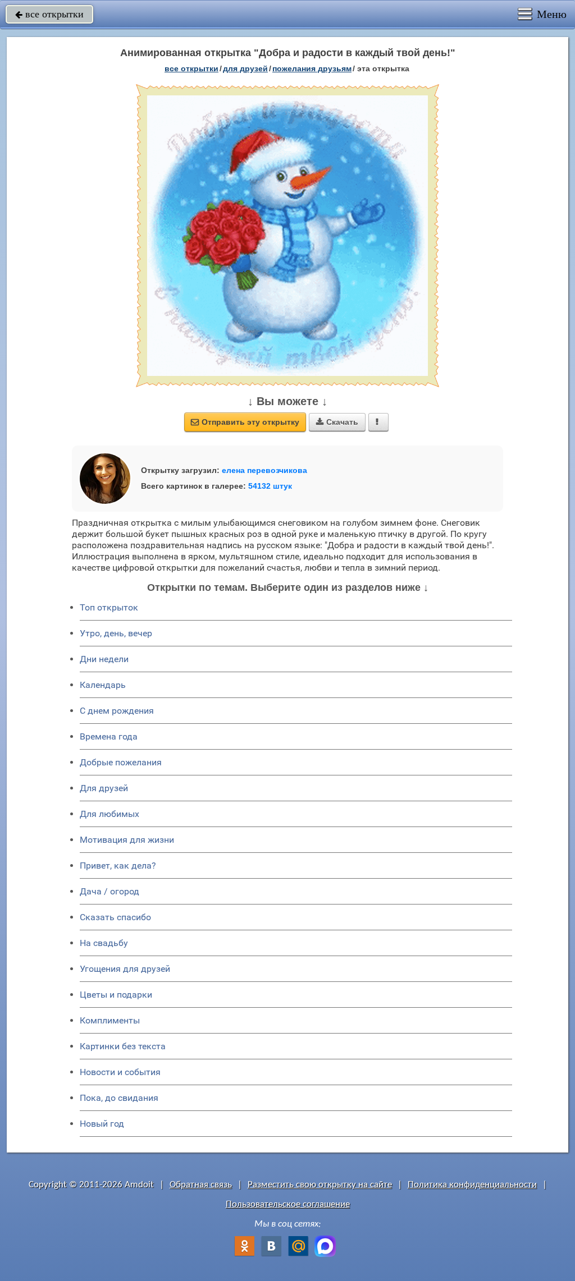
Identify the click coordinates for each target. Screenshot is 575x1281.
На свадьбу (104, 943)
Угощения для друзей (125, 968)
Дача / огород (109, 891)
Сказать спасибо (115, 917)
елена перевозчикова (264, 470)
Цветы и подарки (116, 994)
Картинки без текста (123, 1046)
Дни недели (104, 659)
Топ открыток (109, 607)
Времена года (109, 736)
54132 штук (270, 485)
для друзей (245, 68)
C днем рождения (117, 710)
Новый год (102, 1123)
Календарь (103, 684)
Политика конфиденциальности (472, 1185)
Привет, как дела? (118, 865)
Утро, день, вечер (116, 633)
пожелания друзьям (312, 68)
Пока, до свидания (119, 1097)
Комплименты (110, 1020)
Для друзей (104, 788)
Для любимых (109, 814)
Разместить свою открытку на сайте (320, 1185)
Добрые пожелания (121, 762)
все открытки (49, 14)
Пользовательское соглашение (288, 1204)
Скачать (337, 421)
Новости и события (120, 1072)
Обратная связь (201, 1185)
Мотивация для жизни (127, 839)
